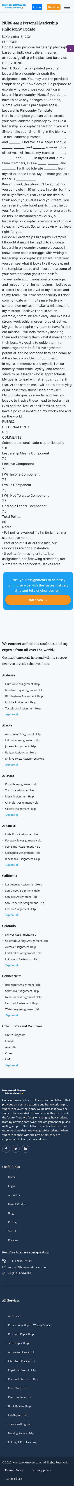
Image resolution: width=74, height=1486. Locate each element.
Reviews (13, 1240)
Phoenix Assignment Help (21, 784)
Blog (11, 1213)
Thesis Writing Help (20, 1424)
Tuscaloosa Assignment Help (23, 708)
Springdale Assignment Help (22, 852)
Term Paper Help (18, 1343)
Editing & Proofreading (22, 1442)
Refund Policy (14, 1470)
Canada (9, 1041)
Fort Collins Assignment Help (23, 953)
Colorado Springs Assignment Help (26, 940)
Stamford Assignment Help (22, 991)
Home (12, 1177)
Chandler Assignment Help (21, 802)
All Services (15, 1316)
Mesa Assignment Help (19, 796)
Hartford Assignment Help (21, 1003)
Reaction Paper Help (20, 1397)
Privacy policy (42, 1470)
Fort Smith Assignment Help (22, 846)
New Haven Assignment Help (23, 997)
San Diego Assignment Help (22, 890)
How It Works (16, 1204)
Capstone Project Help (22, 1370)
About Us (14, 1195)
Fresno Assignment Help (20, 909)
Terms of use (13, 1479)
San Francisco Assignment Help (24, 903)
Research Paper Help (21, 1334)
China (8, 1053)
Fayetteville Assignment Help (23, 840)
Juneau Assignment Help (20, 746)
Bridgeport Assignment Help (23, 984)
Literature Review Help (22, 1361)
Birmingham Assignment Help (24, 696)
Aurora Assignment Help (20, 947)
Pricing (12, 1222)
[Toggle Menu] (67, 7)
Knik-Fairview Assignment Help (24, 758)
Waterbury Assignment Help (22, 1009)
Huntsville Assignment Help (22, 684)
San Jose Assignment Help (21, 896)
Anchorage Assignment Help (23, 734)
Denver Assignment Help (20, 934)
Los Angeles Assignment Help (23, 884)
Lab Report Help (18, 1415)
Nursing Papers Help (21, 1433)
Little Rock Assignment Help (22, 834)
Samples (13, 1231)
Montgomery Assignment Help (24, 690)
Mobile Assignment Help (20, 702)
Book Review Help (19, 1406)
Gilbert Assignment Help (20, 808)
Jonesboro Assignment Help (22, 859)
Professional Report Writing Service (30, 1325)
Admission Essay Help (22, 1352)
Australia (10, 1047)
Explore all (11, 714)
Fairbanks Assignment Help (22, 740)
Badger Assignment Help (20, 752)
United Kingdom (15, 1035)
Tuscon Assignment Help (20, 790)
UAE (7, 1059)
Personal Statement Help (23, 1379)
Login (11, 1186)
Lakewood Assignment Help (22, 959)
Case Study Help (18, 1388)
